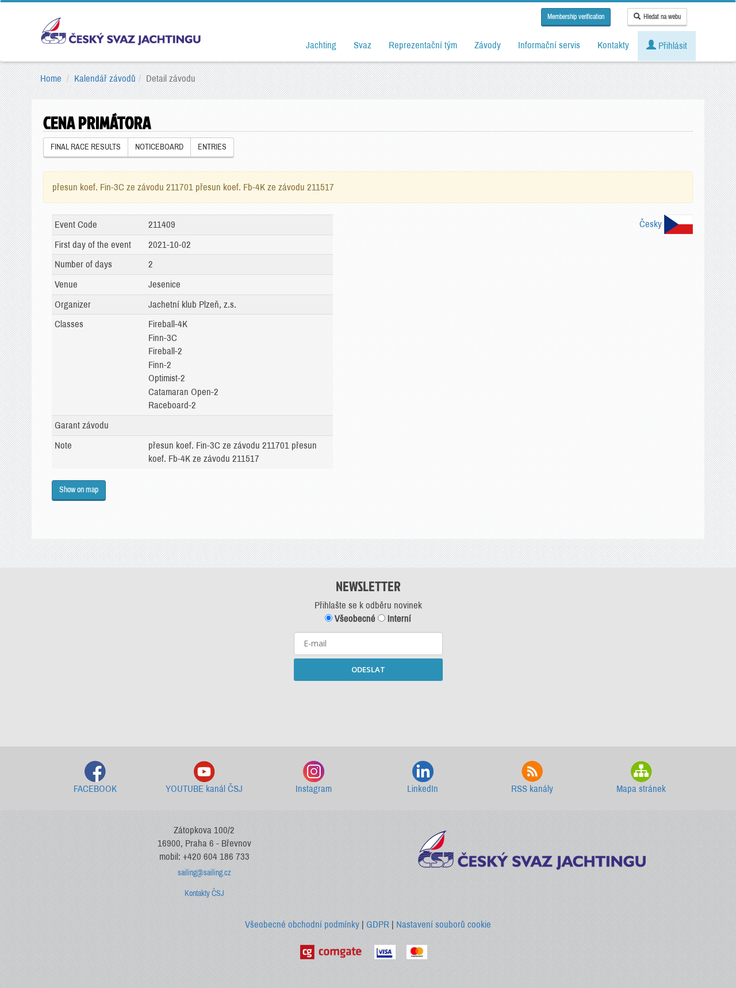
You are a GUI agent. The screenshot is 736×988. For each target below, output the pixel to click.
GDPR (377, 924)
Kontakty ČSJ (204, 893)
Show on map (78, 489)
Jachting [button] (321, 45)
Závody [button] (487, 45)
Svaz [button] (362, 45)
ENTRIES (212, 147)
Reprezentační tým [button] (423, 45)
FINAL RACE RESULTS (86, 147)
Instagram (314, 789)
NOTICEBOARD (159, 147)
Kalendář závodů (105, 78)
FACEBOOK (95, 789)
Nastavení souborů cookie (443, 924)
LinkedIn (422, 789)
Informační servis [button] (549, 45)
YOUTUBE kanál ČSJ (204, 789)
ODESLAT (368, 669)
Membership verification (575, 17)
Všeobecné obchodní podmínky (302, 924)
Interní (398, 618)
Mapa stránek (641, 789)
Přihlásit (671, 46)
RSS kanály (532, 789)
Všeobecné (353, 618)
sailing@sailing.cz (204, 872)
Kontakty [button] (613, 45)
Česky (651, 224)
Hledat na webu (662, 17)
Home (51, 78)
